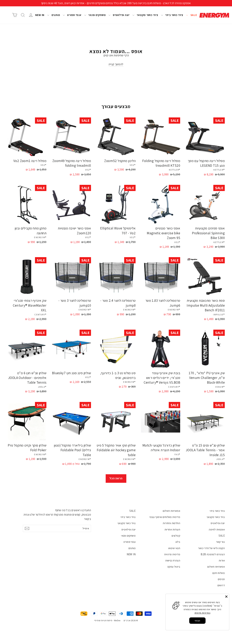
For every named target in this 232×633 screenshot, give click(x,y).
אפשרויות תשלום (216, 566)
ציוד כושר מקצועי (147, 15)
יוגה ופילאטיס (121, 15)
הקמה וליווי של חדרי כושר (211, 548)
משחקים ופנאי (97, 15)
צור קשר (220, 541)
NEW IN (40, 15)
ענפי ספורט (74, 15)
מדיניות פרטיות (172, 554)
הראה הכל (115, 478)
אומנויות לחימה (217, 529)
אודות (222, 560)
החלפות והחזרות (171, 523)
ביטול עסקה (173, 566)
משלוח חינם (218, 573)
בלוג (177, 541)
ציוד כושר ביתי (174, 15)
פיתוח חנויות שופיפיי (103, 620)
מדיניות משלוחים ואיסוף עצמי (164, 517)
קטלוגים (176, 535)
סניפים (221, 579)
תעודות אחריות (172, 529)
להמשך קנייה (116, 64)
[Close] (226, 596)
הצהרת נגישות (172, 560)
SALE (193, 15)
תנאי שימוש (174, 548)
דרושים (221, 585)
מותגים (55, 15)
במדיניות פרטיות (202, 612)
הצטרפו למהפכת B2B (213, 554)
